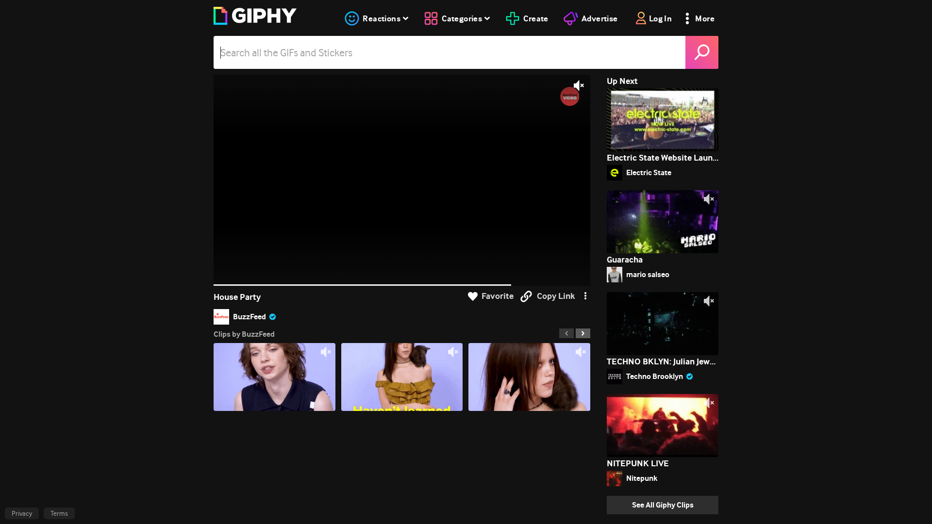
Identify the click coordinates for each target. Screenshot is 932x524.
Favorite (498, 296)
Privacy (22, 513)
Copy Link (556, 296)
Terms (59, 513)
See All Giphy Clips (663, 504)
